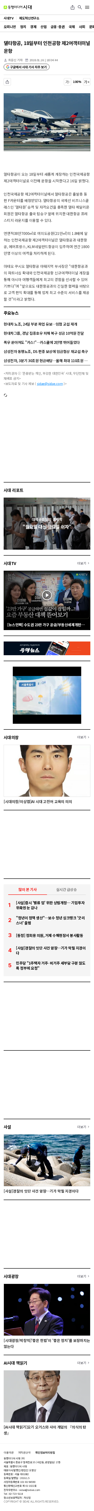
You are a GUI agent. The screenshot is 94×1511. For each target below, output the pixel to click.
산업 (43, 26)
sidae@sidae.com (50, 383)
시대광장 (11, 1276)
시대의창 (11, 737)
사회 (82, 26)
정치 (23, 26)
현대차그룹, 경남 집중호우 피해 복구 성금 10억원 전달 (44, 333)
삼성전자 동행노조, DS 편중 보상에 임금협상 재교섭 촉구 (46, 351)
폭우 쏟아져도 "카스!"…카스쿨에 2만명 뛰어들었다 (42, 342)
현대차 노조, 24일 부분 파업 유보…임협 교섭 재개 (40, 324)
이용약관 (9, 1452)
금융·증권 (58, 26)
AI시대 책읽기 (15, 1363)
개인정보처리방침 (45, 1452)
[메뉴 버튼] (87, 7)
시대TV (10, 563)
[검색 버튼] (80, 7)
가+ (87, 82)
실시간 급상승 (66, 889)
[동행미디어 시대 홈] (18, 7)
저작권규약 (24, 1452)
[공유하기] (72, 7)
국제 (72, 26)
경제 (33, 26)
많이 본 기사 (27, 889)
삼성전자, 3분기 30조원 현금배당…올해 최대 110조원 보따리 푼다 (47, 360)
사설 (7, 1127)
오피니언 (10, 26)
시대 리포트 (14, 490)
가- (67, 82)
